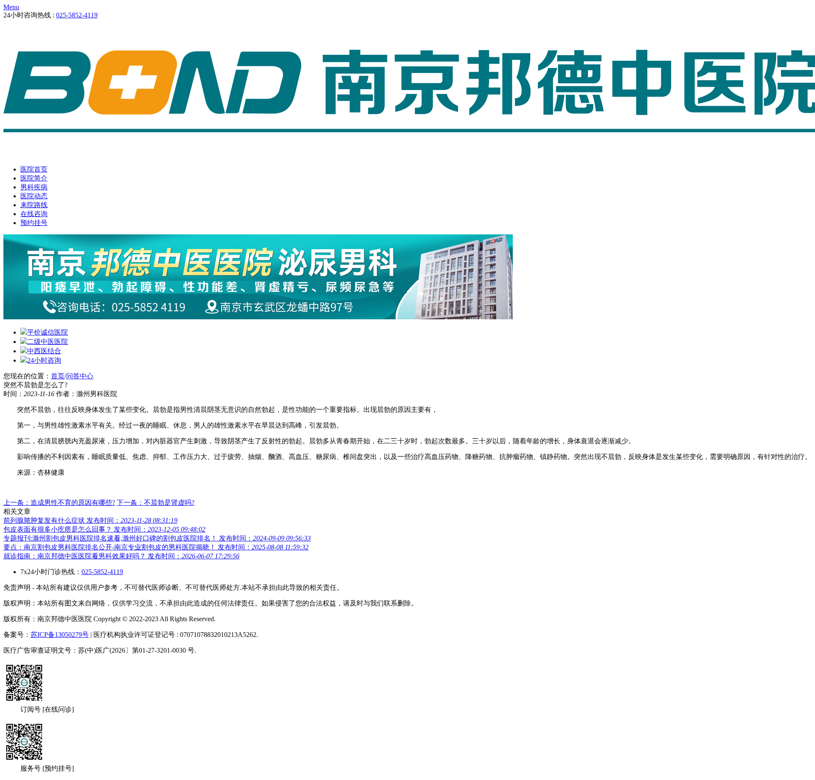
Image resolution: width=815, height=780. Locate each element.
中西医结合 (44, 351)
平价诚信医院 (47, 332)
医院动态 (34, 196)
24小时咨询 (44, 360)
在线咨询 (34, 213)
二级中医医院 (47, 341)
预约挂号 (34, 222)
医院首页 (34, 169)
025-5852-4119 (77, 15)
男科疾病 (34, 187)
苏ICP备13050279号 (60, 634)
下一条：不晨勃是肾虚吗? (155, 502)
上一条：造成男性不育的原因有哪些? (59, 502)
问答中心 (79, 376)
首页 (58, 376)
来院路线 (34, 204)
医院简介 (34, 178)
